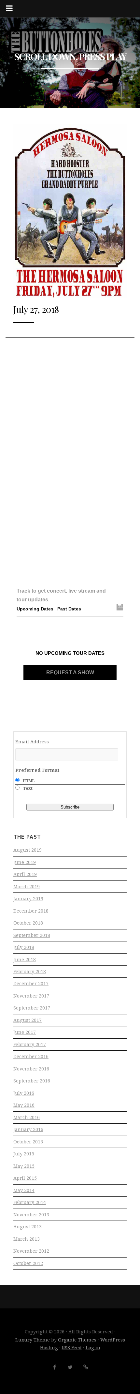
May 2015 (24, 1166)
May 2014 (24, 1190)
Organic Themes (77, 1339)
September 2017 (31, 1007)
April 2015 (25, 1178)
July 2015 (23, 1153)
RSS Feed (72, 1347)
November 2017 (31, 995)
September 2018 (31, 935)
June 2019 (24, 862)
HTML (29, 781)
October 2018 (28, 923)
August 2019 (27, 850)
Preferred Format (37, 770)
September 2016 (31, 1080)
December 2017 (31, 983)
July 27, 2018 (36, 309)
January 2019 (28, 898)
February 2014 (29, 1202)
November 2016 (31, 1068)
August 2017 (27, 1020)
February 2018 (29, 971)
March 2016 (26, 1117)
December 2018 (31, 911)
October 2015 (28, 1141)
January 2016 (28, 1129)
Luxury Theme (32, 1339)
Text (28, 788)
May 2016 (24, 1105)
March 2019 (26, 886)
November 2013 (31, 1214)
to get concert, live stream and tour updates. (61, 595)
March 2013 (26, 1239)
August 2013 (27, 1226)
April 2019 (25, 874)
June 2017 (24, 1032)
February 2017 (29, 1044)
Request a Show (70, 672)
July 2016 (23, 1093)
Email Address (32, 741)
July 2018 (23, 947)
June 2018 (24, 959)
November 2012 (31, 1251)
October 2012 (28, 1263)
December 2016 (31, 1056)
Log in (93, 1347)
